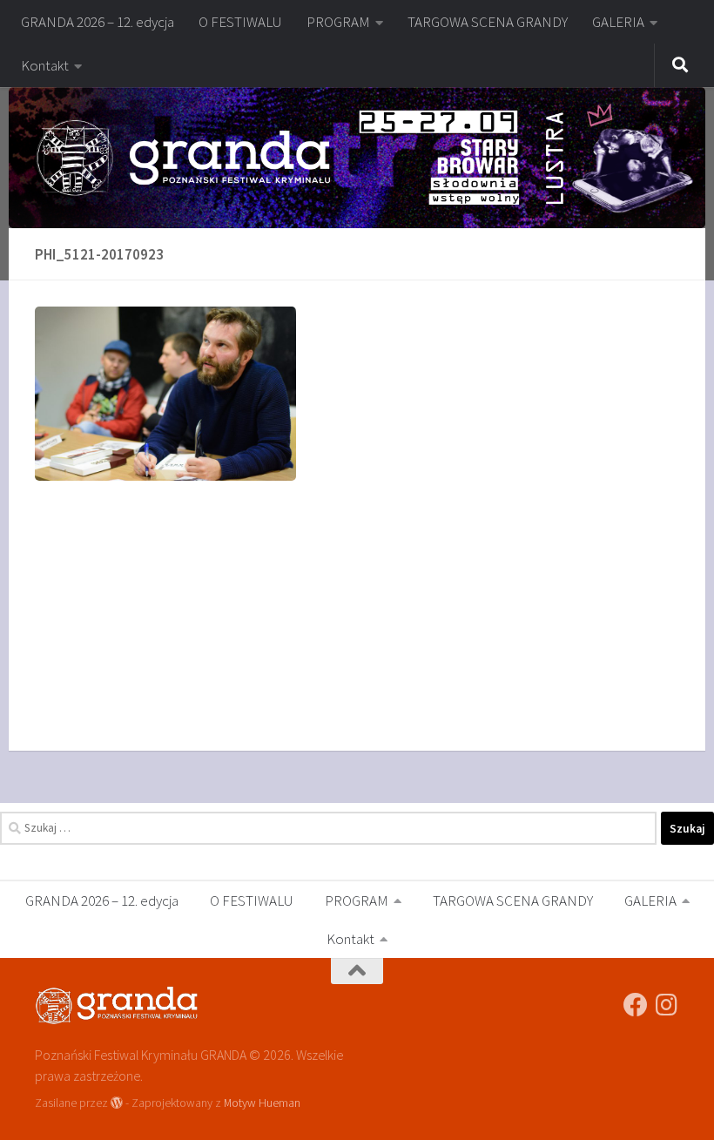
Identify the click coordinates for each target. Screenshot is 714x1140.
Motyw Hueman (262, 1102)
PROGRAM (338, 21)
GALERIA (618, 21)
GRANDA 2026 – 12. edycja (97, 21)
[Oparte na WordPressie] (117, 1102)
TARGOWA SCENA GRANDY (488, 21)
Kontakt (45, 65)
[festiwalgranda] (667, 1005)
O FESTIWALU (240, 21)
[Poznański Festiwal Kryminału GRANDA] (635, 1005)
